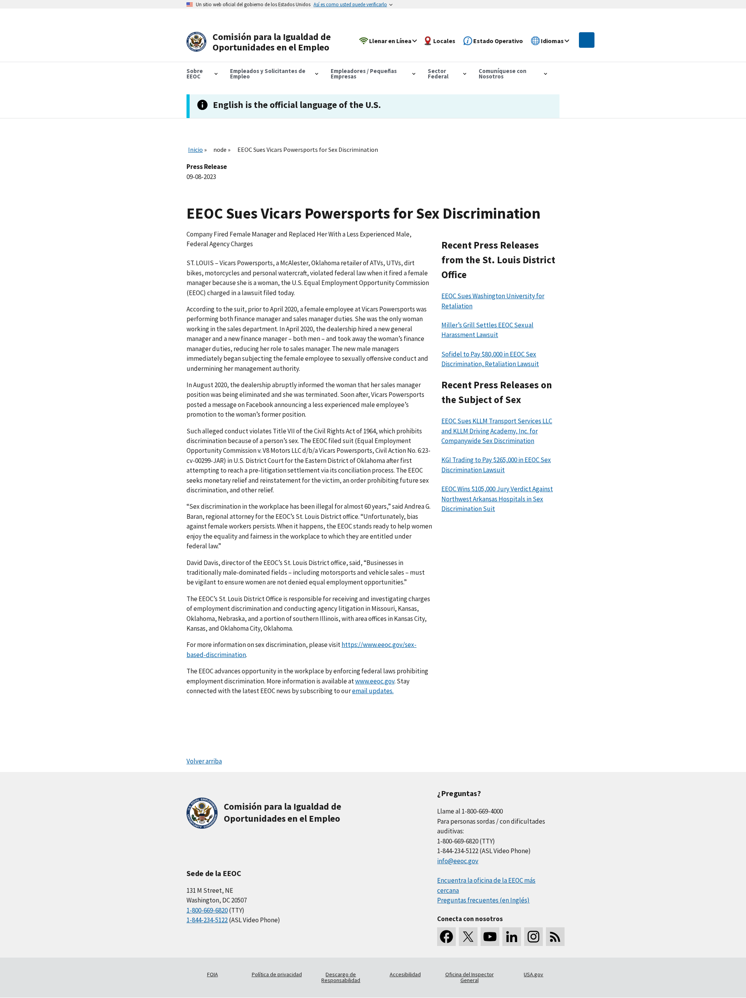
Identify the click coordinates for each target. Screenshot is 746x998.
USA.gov (533, 974)
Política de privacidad (277, 974)
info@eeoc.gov (457, 861)
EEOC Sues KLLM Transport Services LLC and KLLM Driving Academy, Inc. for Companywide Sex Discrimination (496, 431)
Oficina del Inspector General (469, 977)
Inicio (195, 149)
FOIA (212, 974)
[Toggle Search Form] (586, 40)
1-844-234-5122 (207, 920)
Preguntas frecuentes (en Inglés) (483, 900)
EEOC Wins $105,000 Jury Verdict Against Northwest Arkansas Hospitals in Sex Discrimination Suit (497, 499)
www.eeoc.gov (374, 681)
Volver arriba (204, 761)
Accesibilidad (405, 974)
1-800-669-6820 (207, 910)
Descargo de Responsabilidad (340, 977)
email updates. (373, 691)
